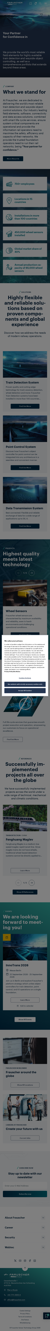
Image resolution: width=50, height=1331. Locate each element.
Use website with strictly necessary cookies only (25, 684)
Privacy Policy (8, 671)
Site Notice (16, 671)
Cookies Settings (25, 678)
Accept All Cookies (25, 690)
